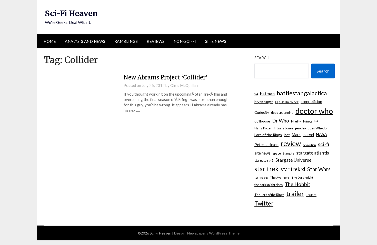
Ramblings (126, 41)
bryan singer (263, 102)
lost (287, 135)
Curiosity (261, 112)
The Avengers (280, 177)
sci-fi (323, 144)
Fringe (307, 121)
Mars (296, 134)
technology (261, 177)
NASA (321, 134)
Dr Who (280, 121)
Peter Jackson (266, 144)
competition (311, 101)
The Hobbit (297, 184)
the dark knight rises (268, 185)
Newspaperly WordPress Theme (213, 233)
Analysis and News (85, 41)
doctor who (314, 110)
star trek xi (293, 169)
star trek (266, 168)
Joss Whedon (318, 128)
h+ (316, 121)
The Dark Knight (302, 177)
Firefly (296, 121)
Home (50, 41)
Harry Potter (263, 128)
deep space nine (282, 113)
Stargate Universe (293, 160)
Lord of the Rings (268, 134)
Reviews (156, 41)
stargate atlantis (312, 153)
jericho (300, 128)
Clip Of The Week (287, 102)
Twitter (263, 203)
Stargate (288, 153)
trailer (295, 193)
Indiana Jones (283, 128)
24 (256, 94)
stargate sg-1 (263, 160)
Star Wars (319, 169)
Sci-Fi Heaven (71, 13)
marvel (308, 134)
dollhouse (262, 121)
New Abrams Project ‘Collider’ (165, 77)
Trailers (311, 195)
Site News (215, 41)
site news (262, 152)
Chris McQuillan (184, 85)
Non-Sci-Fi (185, 41)
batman (267, 93)
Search (261, 57)
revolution (309, 145)
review (291, 143)
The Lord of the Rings (269, 195)
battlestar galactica (302, 93)
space (277, 153)
